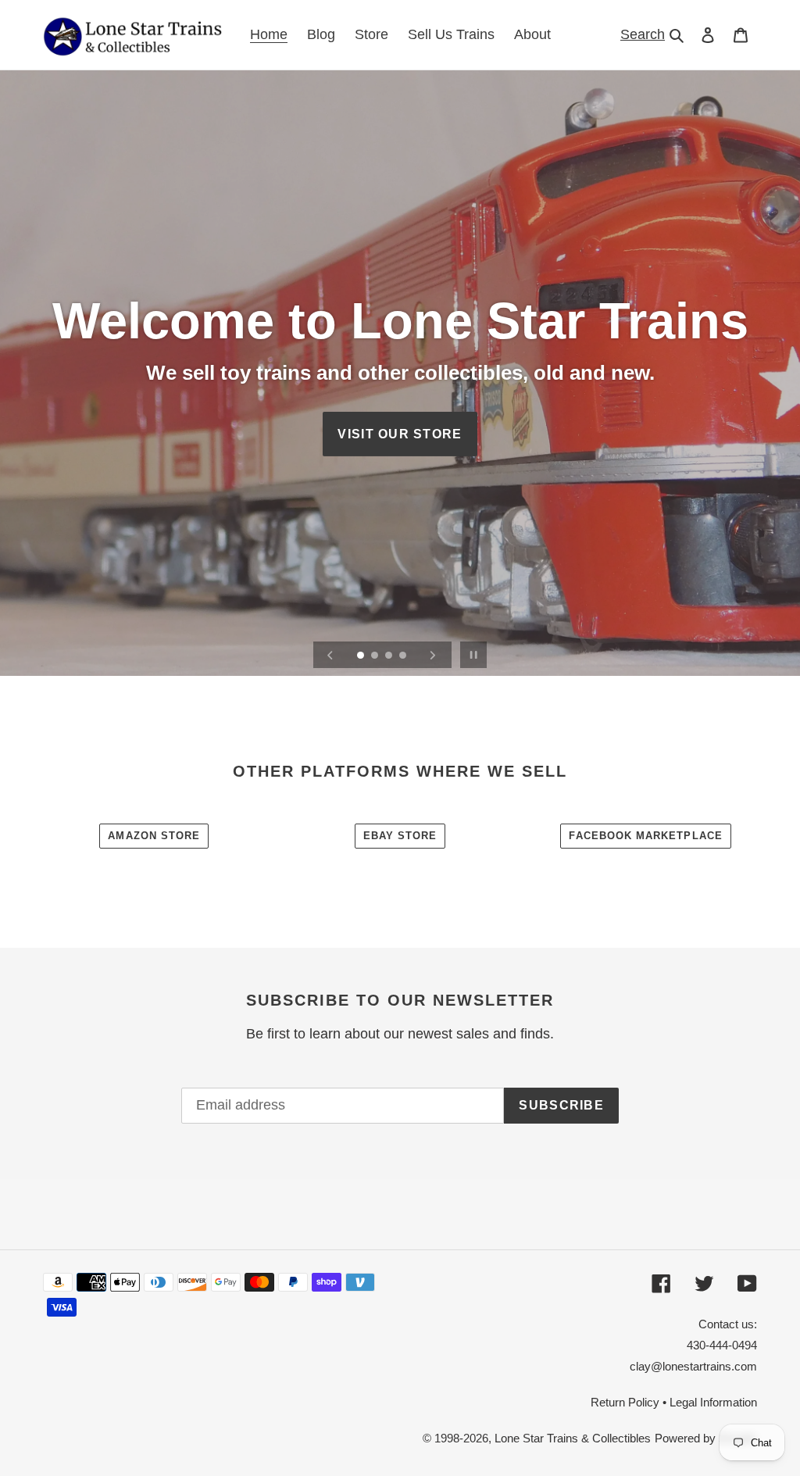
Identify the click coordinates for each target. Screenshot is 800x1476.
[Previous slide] (330, 655)
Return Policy (625, 1402)
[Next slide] (433, 655)
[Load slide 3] (390, 656)
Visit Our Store (400, 434)
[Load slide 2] (375, 656)
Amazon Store (154, 836)
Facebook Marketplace (645, 836)
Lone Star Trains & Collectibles (573, 1438)
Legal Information (713, 1402)
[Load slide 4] (404, 656)
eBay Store (400, 836)
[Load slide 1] (361, 656)
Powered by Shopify (706, 1438)
